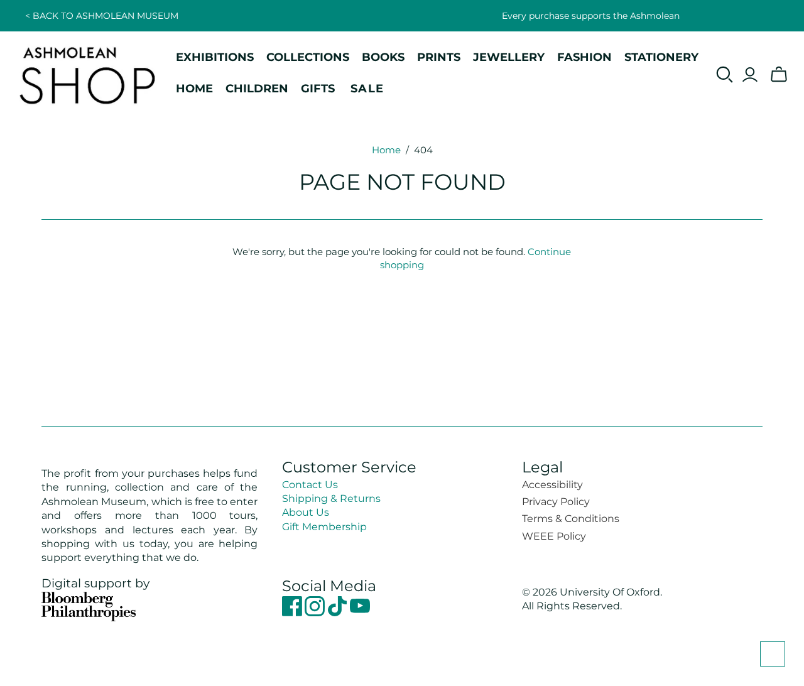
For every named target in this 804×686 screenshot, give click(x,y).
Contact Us (310, 485)
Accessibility (552, 485)
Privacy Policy (556, 502)
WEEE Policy (554, 536)
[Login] (750, 74)
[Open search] (725, 75)
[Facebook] (293, 613)
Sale (367, 88)
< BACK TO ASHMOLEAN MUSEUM (101, 15)
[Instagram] (316, 613)
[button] (773, 654)
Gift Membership (324, 527)
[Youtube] (360, 613)
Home (386, 150)
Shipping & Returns (331, 498)
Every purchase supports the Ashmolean (591, 15)
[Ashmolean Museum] (88, 75)
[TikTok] (338, 613)
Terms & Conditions (570, 519)
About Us (305, 512)
